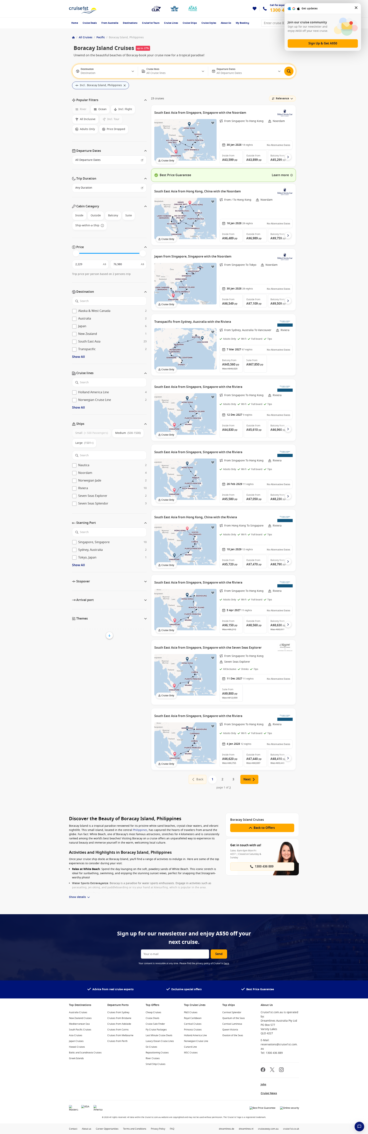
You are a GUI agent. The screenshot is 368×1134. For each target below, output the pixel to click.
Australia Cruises (78, 1012)
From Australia (109, 23)
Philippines (140, 830)
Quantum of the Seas (233, 1018)
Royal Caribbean (192, 1018)
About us (86, 1129)
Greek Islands (76, 1058)
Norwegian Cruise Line (196, 1041)
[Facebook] (263, 1070)
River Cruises (153, 1058)
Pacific (100, 37)
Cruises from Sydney (118, 1012)
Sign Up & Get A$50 (322, 43)
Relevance (282, 98)
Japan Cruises (76, 1041)
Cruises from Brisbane (119, 1018)
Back (199, 779)
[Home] (73, 37)
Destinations (130, 23)
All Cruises (85, 37)
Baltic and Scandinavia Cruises (85, 1052)
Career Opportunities (107, 1129)
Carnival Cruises (192, 1024)
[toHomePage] (82, 8)
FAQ (172, 1129)
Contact (73, 1129)
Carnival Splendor (231, 1012)
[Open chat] (359, 1126)
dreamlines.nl (246, 1129)
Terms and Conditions (134, 1129)
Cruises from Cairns (118, 1029)
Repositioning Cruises (157, 1052)
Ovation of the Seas (232, 1035)
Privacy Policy (158, 1129)
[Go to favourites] (254, 9)
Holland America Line (195, 1035)
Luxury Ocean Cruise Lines (160, 1041)
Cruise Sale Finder (155, 1024)
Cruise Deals (90, 23)
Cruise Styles (208, 23)
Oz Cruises (151, 1047)
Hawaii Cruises (77, 1047)
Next (247, 779)
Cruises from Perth (117, 1041)
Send (219, 954)
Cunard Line (190, 1047)
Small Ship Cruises (155, 1064)
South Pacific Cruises (80, 1029)
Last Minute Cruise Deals (159, 1035)
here (226, 963)
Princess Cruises (193, 1029)
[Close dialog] (356, 8)
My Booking (242, 23)
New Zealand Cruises (80, 1018)
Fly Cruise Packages (156, 1029)
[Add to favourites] (213, 123)
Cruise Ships (190, 23)
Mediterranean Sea (79, 1024)
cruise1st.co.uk (291, 1129)
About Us (226, 23)
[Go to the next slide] (288, 157)
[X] (272, 1070)
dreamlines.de (226, 1129)
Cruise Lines (171, 23)
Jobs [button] (263, 1084)
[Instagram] (281, 1070)
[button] (109, 100)
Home (74, 23)
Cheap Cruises (153, 1012)
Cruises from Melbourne (120, 1035)
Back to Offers (264, 828)
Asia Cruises (75, 1035)
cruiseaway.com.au (268, 1129)
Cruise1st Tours (150, 23)
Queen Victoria (230, 1029)
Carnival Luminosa (232, 1024)
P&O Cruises (190, 1012)
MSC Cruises (191, 1052)
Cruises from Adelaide (119, 1024)
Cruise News (269, 1093)
